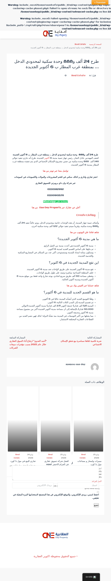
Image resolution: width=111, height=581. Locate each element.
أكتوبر (46, 158)
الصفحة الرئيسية (95, 44)
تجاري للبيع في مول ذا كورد (23, 461)
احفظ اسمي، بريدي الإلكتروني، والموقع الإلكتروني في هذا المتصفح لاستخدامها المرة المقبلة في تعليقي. (56, 496)
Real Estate (80, 44)
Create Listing (85, 215)
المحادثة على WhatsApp (55, 201)
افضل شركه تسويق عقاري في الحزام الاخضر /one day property (56, 464)
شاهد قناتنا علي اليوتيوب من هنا (84, 232)
